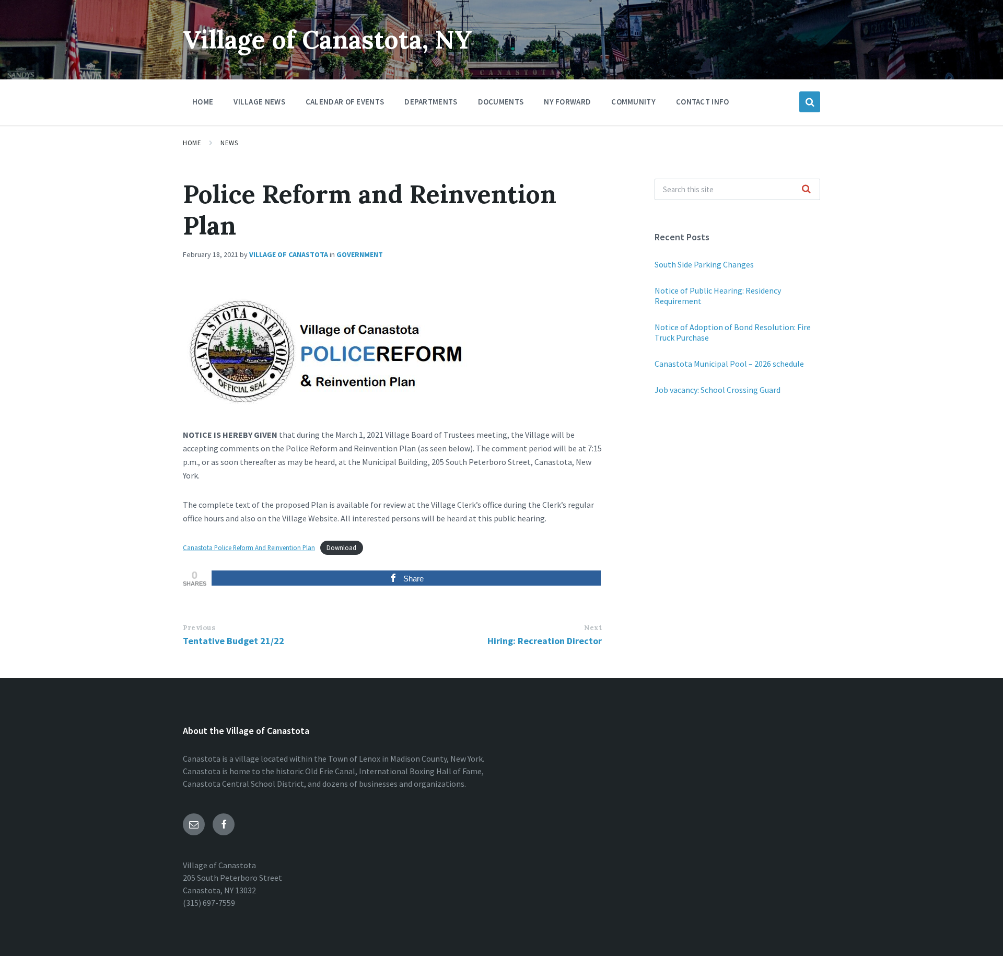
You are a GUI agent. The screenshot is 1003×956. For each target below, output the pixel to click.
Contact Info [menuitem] (702, 102)
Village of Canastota (288, 254)
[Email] (194, 824)
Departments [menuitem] (430, 102)
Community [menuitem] (633, 102)
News (229, 142)
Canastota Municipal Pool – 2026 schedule (729, 363)
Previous (199, 627)
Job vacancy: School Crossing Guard (717, 389)
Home (192, 142)
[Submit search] (806, 189)
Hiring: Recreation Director (544, 641)
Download (341, 547)
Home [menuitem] (202, 102)
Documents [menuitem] (501, 102)
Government (359, 254)
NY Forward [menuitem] (567, 102)
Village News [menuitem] (259, 102)
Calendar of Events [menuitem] (345, 102)
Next (593, 627)
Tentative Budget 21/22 (233, 641)
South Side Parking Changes (704, 264)
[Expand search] (809, 101)
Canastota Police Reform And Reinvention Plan (249, 547)
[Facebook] (224, 824)
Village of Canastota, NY (327, 39)
